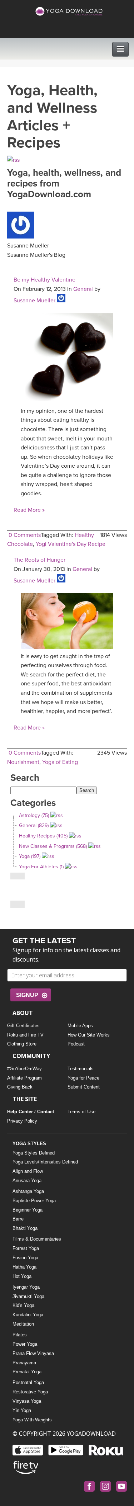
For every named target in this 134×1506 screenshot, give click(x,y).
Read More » (29, 510)
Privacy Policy (22, 1121)
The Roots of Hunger (39, 559)
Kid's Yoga (23, 1305)
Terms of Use (81, 1111)
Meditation (23, 1324)
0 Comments (25, 535)
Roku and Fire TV (25, 1035)
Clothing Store (21, 1044)
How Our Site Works (89, 1035)
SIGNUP (27, 995)
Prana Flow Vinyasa (33, 1353)
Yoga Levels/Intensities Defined (45, 1162)
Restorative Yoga (30, 1391)
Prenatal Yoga (27, 1371)
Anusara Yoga (27, 1180)
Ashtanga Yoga (28, 1191)
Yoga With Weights (32, 1419)
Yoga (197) (29, 856)
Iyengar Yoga (26, 1287)
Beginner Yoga (28, 1210)
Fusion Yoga (25, 1257)
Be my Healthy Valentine (44, 279)
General (83, 289)
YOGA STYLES (29, 1143)
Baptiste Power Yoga (34, 1200)
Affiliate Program (24, 1078)
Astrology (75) (34, 815)
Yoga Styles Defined (34, 1153)
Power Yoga (25, 1344)
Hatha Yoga (24, 1267)
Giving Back (20, 1087)
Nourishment (23, 762)
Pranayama (24, 1362)
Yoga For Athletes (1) (41, 867)
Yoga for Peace (83, 1078)
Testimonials (81, 1068)
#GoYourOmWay (24, 1068)
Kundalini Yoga (28, 1314)
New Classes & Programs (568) (53, 846)
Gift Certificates (23, 1025)
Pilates (20, 1334)
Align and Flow (28, 1171)
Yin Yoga (22, 1410)
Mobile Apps (80, 1025)
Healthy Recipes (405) (43, 836)
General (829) (34, 825)
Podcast (76, 1044)
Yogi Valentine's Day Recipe (70, 544)
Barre (18, 1219)
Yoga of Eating (60, 762)
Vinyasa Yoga (27, 1401)
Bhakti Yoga (25, 1228)
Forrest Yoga (26, 1248)
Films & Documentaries (37, 1239)
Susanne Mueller (34, 300)
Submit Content (84, 1087)
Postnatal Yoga (28, 1382)
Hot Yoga (22, 1276)
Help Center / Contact (30, 1111)
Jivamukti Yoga (28, 1296)
